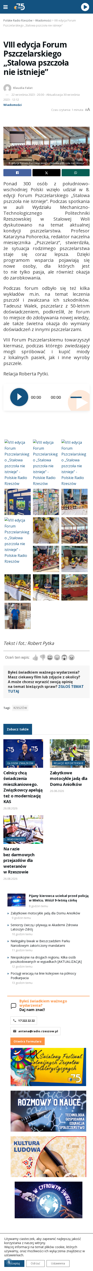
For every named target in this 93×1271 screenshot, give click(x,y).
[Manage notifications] (8, 1262)
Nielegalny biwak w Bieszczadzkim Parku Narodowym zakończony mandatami (40, 943)
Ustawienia (58, 1263)
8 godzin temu (38, 906)
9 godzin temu (21, 918)
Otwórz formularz (28, 1041)
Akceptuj (14, 1263)
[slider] (76, 397)
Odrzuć (35, 1263)
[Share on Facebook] (17, 172)
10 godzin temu (22, 934)
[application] (46, 397)
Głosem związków (20, 763)
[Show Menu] (5, 7)
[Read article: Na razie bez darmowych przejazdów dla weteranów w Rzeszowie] (23, 829)
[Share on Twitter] (46, 172)
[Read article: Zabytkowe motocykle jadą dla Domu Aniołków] (70, 753)
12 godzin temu (22, 966)
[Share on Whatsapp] (76, 172)
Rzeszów (20, 708)
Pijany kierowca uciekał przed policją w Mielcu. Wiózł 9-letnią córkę (58, 898)
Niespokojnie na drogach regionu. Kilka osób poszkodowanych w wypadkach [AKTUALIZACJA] (46, 959)
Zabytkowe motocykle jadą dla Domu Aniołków (68, 778)
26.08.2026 (10, 808)
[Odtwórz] (19, 397)
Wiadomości (12, 105)
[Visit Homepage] (19, 6)
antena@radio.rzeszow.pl (38, 1031)
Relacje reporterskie (69, 763)
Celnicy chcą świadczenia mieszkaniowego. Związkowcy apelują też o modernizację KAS (22, 787)
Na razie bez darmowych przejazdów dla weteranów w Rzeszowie (18, 860)
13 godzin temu (22, 983)
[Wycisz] (67, 397)
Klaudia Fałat (23, 88)
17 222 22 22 (26, 1020)
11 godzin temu (22, 950)
